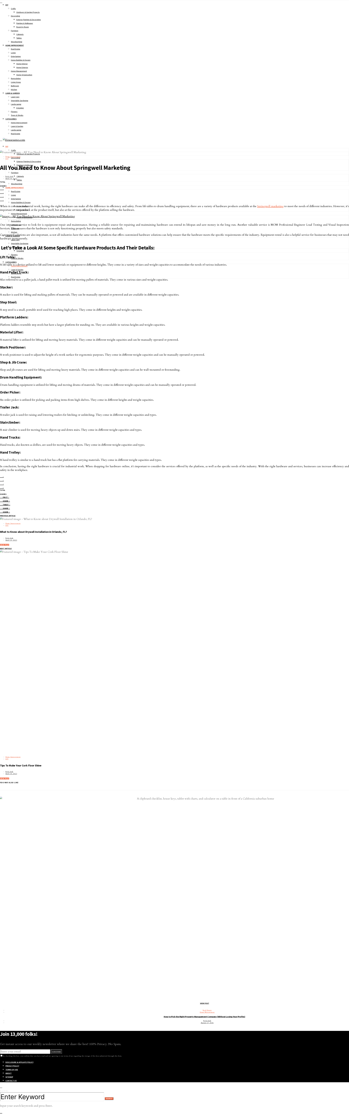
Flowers (14, 111)
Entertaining (16, 56)
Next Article (6, 549)
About (8, 1073)
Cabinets (20, 34)
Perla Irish (9, 176)
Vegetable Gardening (19, 100)
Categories (10, 119)
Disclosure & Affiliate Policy (19, 1062)
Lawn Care (15, 97)
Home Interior (22, 64)
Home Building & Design (20, 60)
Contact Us (11, 1080)
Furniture (14, 30)
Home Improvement (14, 45)
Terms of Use (11, 1069)
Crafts (13, 8)
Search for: (4, 1091)
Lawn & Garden (12, 93)
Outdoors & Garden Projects (28, 12)
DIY (6, 5)
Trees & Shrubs (17, 115)
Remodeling (16, 78)
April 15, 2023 (11, 179)
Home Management (19, 71)
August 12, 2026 (207, 1023)
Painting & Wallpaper (24, 23)
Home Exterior (22, 67)
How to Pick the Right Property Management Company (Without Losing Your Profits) (204, 1016)
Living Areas (16, 82)
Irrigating (20, 108)
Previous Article (8, 516)
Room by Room (22, 27)
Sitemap (9, 1077)
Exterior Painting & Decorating (28, 19)
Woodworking (16, 41)
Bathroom (15, 86)
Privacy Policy (12, 1066)
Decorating (15, 16)
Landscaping (16, 104)
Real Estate (15, 49)
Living (13, 53)
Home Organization (24, 75)
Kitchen (14, 89)
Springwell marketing (270, 206)
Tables (19, 38)
